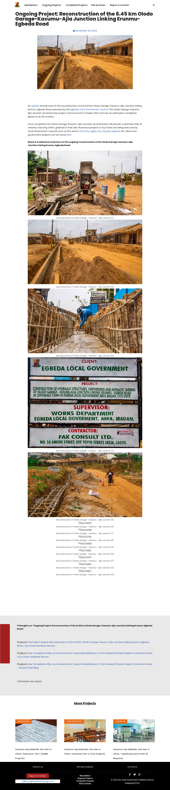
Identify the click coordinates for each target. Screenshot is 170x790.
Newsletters (85, 776)
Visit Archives (85, 783)
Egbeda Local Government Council (89, 109)
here (68, 134)
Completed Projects (76, 5)
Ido (99, 131)
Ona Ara (84, 131)
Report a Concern (119, 5)
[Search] (154, 5)
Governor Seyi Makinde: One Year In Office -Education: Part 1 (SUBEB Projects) (33, 754)
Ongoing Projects (85, 778)
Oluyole (106, 131)
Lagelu (93, 131)
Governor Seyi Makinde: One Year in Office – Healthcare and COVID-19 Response (131, 754)
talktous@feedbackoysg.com (38, 781)
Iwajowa (115, 131)
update (35, 105)
